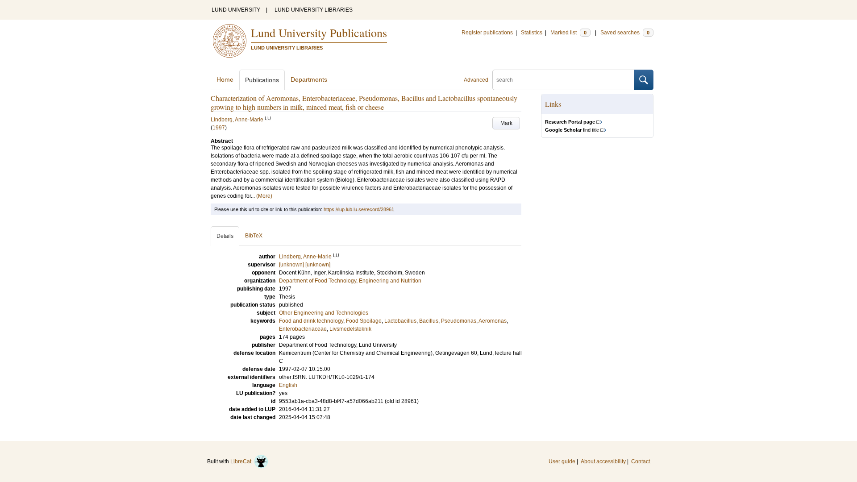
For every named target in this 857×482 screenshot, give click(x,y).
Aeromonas (492, 321)
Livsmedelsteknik (350, 329)
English (288, 385)
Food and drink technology (311, 321)
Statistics (531, 32)
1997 (218, 128)
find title (572, 130)
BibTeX (253, 236)
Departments (309, 79)
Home (224, 79)
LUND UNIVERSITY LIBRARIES (314, 10)
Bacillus (428, 321)
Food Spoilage (364, 321)
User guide (562, 461)
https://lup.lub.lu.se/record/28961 (359, 209)
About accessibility (603, 461)
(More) (264, 196)
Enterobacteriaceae (303, 329)
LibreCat (242, 461)
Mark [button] (506, 123)
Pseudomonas (458, 321)
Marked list (568, 32)
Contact (640, 461)
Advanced (476, 80)
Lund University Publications (319, 32)
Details (224, 236)
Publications (262, 79)
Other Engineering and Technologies (323, 313)
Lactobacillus (400, 321)
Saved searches (624, 32)
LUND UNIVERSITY (236, 10)
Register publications (487, 32)
